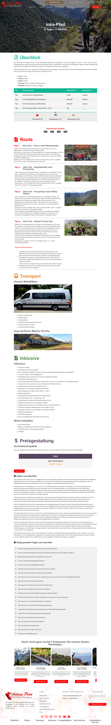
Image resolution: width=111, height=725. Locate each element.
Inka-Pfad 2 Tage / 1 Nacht (45, 668)
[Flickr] (69, 717)
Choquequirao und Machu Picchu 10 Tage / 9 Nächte (86, 668)
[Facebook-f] (42, 717)
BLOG (87, 7)
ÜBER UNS (79, 7)
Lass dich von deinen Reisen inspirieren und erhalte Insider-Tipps (97, 697)
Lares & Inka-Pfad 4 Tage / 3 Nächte (66, 668)
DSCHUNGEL (70, 7)
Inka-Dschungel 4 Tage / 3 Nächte (25, 668)
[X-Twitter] (47, 717)
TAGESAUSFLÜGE (60, 7)
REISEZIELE (32, 7)
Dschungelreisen (44, 706)
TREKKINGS (49, 7)
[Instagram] (55, 717)
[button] (15, 665)
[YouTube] (64, 717)
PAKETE (42, 7)
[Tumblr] (60, 717)
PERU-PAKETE (44, 698)
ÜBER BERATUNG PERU (47, 709)
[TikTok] (51, 717)
